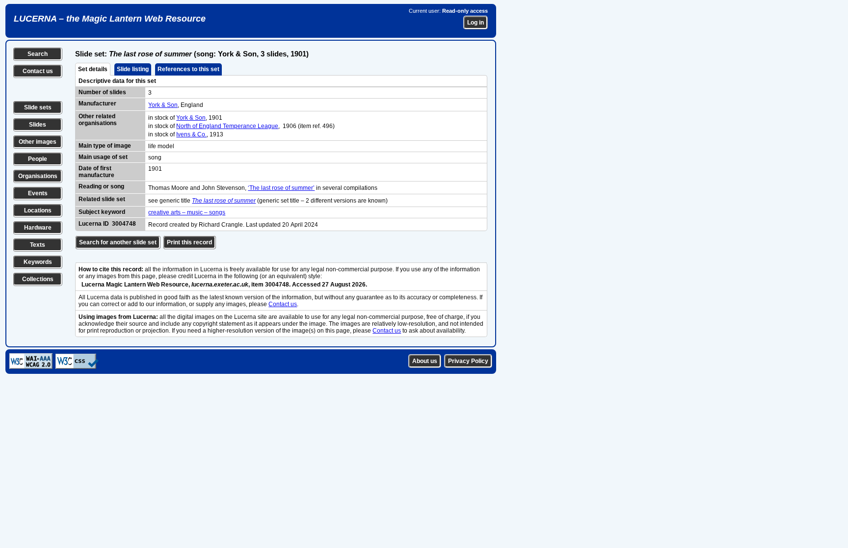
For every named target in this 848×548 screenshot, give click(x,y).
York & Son (163, 105)
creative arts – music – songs (186, 212)
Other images (37, 141)
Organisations (37, 176)
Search (37, 54)
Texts (37, 244)
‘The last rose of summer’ (281, 187)
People (37, 159)
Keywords (38, 262)
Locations (38, 210)
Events (38, 193)
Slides (37, 124)
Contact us (38, 71)
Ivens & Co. (191, 134)
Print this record (189, 242)
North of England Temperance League (227, 126)
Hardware (38, 227)
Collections (37, 279)
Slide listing (133, 69)
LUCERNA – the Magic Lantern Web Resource (110, 19)
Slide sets (38, 107)
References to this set (188, 69)
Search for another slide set (118, 242)
